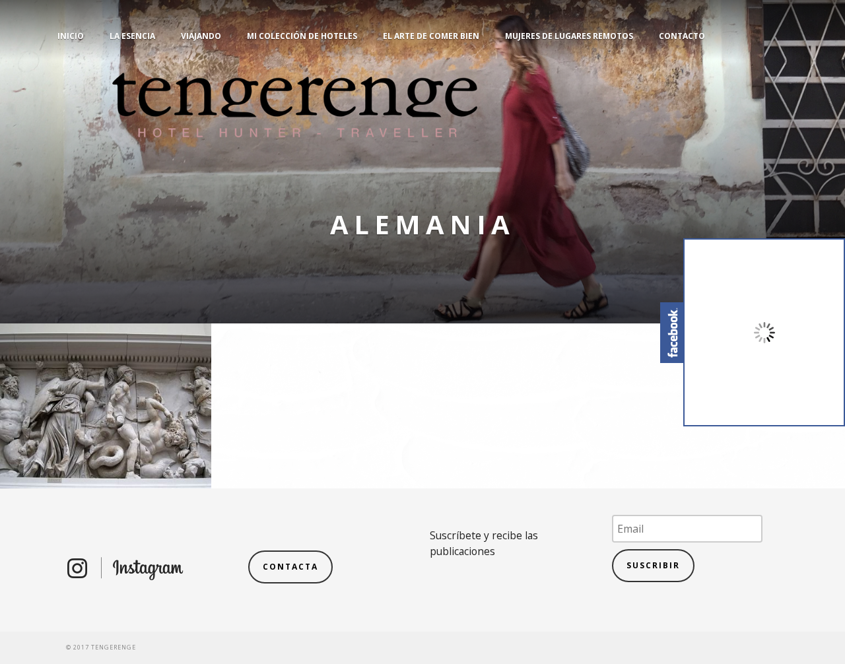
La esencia (132, 36)
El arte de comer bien (431, 36)
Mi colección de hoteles (302, 36)
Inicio (70, 36)
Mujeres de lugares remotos (569, 36)
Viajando (201, 36)
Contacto (682, 36)
